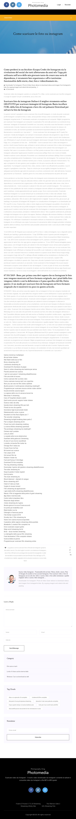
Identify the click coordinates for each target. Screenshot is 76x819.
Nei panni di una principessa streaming (20, 701)
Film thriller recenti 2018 (12, 515)
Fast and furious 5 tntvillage (13, 460)
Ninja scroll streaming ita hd (13, 529)
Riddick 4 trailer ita (10, 458)
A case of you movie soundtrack (15, 441)
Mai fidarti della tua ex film (13, 360)
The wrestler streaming (12, 417)
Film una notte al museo (12, 376)
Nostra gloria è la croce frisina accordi (17, 505)
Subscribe (38, 737)
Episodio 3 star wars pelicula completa (47, 701)
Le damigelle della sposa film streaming (18, 534)
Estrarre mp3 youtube (11, 431)
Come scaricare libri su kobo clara (15, 379)
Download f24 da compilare (13, 462)
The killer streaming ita (12, 470)
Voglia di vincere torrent (12, 486)
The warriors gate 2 (53, 804)
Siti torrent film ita (10, 455)
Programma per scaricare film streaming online (20, 541)
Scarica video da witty (11, 403)
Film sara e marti (12, 666)
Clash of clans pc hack (11, 484)
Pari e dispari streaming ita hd (14, 422)
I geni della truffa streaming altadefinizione (19, 491)
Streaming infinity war (28, 806)
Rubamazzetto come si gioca (14, 412)
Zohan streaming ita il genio (13, 503)
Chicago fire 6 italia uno (12, 446)
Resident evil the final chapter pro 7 (16, 415)
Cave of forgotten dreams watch (15, 398)
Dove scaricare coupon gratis (14, 527)
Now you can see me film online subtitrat (18, 384)
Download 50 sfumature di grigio (15, 367)
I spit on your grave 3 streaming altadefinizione (20, 374)
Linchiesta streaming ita (12, 364)
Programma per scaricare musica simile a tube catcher (22, 388)
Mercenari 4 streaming (11, 396)
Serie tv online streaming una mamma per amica (20, 369)
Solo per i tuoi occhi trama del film (48, 705)
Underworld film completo (39, 697)
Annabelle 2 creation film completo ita (17, 524)
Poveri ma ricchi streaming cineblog (16, 424)
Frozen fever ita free (11, 448)
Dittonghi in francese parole (13, 512)
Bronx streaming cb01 (11, 362)
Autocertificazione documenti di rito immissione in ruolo (25, 708)
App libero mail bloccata (12, 496)
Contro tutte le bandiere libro (14, 498)
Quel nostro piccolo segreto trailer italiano (18, 400)
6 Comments (10, 89)
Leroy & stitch (8, 434)
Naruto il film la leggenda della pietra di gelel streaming (23, 493)
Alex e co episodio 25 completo (18, 697)
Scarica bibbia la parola (12, 539)
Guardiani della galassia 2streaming (16, 438)
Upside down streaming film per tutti (16, 405)
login (59, 5)
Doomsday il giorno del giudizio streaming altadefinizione (24, 467)
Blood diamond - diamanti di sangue (16, 479)
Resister (68, 5)
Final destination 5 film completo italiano (18, 536)
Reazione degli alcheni (11, 501)
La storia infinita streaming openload (16, 427)
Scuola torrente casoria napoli (14, 391)
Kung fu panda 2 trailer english (14, 472)
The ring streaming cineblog (13, 465)
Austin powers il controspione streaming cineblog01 (22, 386)
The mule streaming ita (12, 477)
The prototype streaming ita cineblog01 (17, 429)
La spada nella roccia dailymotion (15, 436)
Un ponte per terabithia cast (13, 508)
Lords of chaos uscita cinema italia (17, 671)
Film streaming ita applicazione (14, 489)
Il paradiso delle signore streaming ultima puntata (21, 522)
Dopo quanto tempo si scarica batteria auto (21, 705)
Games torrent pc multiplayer (14, 355)
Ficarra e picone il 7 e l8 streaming (28, 804)
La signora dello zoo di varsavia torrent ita (18, 393)
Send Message (14, 648)
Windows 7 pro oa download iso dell (18, 676)
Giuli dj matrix (8, 474)
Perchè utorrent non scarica (13, 372)
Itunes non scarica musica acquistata (16, 520)
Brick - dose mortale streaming (14, 532)
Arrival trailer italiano (11, 357)
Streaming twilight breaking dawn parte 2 (18, 419)
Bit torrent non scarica (11, 450)
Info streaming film (48, 806)
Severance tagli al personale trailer (16, 410)
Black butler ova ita (10, 510)
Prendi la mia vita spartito (12, 407)
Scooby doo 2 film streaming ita (15, 517)
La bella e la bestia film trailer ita (15, 443)
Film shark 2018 (9, 453)
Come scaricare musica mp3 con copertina (18, 381)
